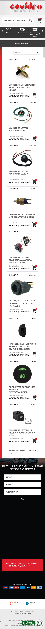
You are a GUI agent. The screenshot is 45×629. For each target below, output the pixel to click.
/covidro (16, 603)
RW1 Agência (27, 613)
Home (2, 44)
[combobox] (27, 53)
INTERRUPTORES (21, 44)
